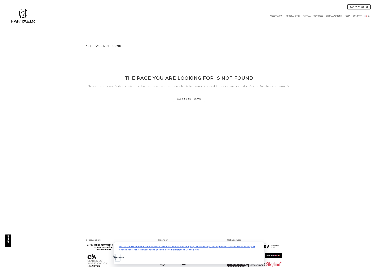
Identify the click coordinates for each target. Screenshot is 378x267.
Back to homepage (189, 99)
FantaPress (357, 7)
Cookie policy (192, 249)
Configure (118, 257)
